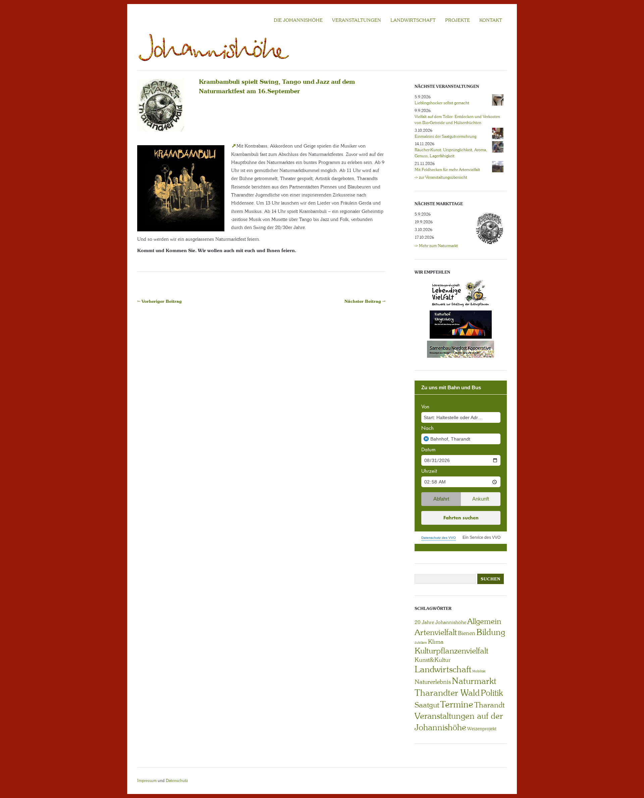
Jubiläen (421, 642)
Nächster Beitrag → (364, 301)
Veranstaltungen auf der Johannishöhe (459, 721)
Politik (492, 692)
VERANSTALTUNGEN (356, 20)
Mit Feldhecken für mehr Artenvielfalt (447, 169)
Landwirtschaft (443, 669)
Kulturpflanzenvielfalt (451, 650)
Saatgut (427, 705)
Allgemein (484, 621)
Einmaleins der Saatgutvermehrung (445, 136)
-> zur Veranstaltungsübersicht (441, 177)
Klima (435, 641)
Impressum (147, 780)
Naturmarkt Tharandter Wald (455, 686)
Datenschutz (177, 780)
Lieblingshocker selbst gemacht (442, 103)
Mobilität (478, 671)
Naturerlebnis (433, 682)
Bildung (490, 632)
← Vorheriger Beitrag (159, 301)
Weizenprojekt (481, 729)
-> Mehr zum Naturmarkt (436, 245)
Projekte (457, 20)
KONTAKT (490, 20)
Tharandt (489, 705)
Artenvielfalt (436, 632)
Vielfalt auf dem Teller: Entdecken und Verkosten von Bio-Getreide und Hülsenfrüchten (457, 119)
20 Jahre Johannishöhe (440, 622)
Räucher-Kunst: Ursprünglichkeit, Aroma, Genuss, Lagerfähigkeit (451, 153)
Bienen (466, 633)
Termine (456, 704)
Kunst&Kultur (433, 660)
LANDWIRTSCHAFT (413, 20)
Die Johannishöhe (298, 20)
